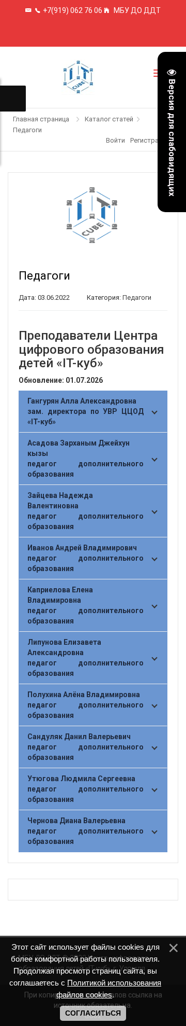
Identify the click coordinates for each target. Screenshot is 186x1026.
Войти (115, 140)
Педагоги (136, 297)
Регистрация (149, 140)
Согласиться (93, 1013)
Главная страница (41, 119)
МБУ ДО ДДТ (136, 10)
